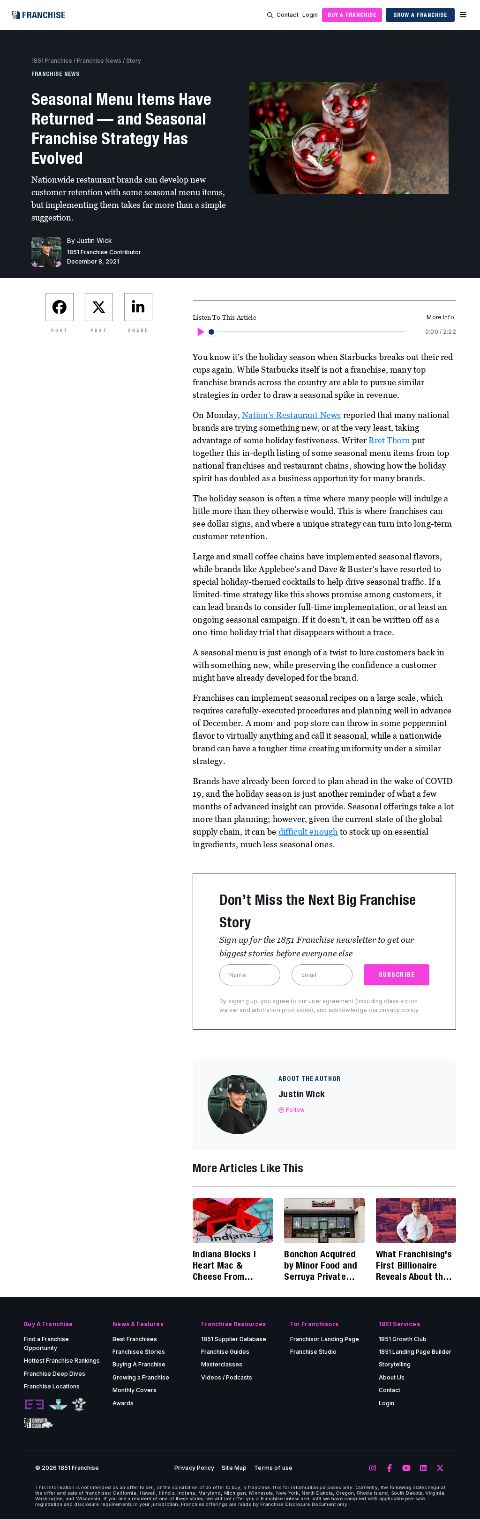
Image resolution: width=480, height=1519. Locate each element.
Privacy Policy (194, 1468)
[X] (440, 1468)
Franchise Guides (225, 1351)
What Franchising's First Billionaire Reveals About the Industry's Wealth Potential (414, 1265)
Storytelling (395, 1364)
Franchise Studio (313, 1351)
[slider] (211, 332)
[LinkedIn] (423, 1468)
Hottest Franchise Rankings (62, 1360)
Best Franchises (134, 1339)
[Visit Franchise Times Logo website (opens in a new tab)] (58, 1405)
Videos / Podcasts (226, 1377)
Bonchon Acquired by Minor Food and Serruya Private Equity (320, 1265)
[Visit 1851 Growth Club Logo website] (38, 1423)
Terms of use (273, 1468)
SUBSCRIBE (397, 974)
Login (310, 14)
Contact (288, 14)
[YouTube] (406, 1468)
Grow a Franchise (420, 14)
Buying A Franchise (138, 1364)
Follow (295, 1109)
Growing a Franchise (140, 1377)
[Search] (270, 15)
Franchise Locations (52, 1386)
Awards (123, 1403)
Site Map (234, 1468)
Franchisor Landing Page (324, 1339)
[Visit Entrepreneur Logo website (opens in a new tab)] (34, 1404)
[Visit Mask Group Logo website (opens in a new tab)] (79, 1404)
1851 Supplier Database (233, 1339)
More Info (440, 317)
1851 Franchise (51, 60)
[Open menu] (463, 15)
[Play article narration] (200, 332)
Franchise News (99, 60)
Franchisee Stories (138, 1351)
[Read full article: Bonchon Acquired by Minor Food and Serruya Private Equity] (324, 1220)
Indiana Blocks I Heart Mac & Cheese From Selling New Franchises (224, 1265)
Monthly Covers (134, 1390)
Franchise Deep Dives (54, 1373)
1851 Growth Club (403, 1339)
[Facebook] (389, 1468)
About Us (392, 1377)
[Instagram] (372, 1468)
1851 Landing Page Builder (415, 1351)
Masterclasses (221, 1364)
